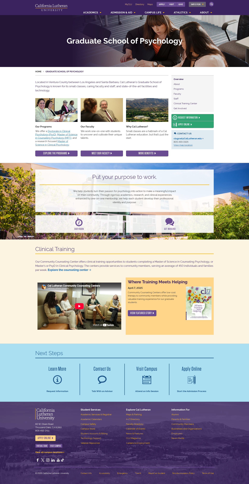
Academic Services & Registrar (96, 414)
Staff (176, 98)
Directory (139, 4)
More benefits (146, 153)
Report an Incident (156, 473)
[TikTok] (62, 460)
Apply (162, 4)
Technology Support (91, 438)
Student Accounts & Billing (94, 433)
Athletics (181, 12)
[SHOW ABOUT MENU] (211, 12)
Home (38, 71)
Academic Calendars (91, 419)
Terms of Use (208, 473)
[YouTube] (58, 460)
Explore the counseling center (68, 270)
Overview (179, 79)
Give (180, 4)
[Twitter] (42, 460)
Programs (179, 89)
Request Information (188, 117)
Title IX (138, 473)
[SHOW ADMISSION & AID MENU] (134, 12)
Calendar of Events (135, 428)
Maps (150, 4)
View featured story (141, 313)
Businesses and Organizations (186, 428)
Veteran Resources (90, 443)
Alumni (175, 414)
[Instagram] (48, 460)
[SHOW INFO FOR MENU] (203, 4)
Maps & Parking (134, 414)
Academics (90, 12)
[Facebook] (37, 460)
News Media (177, 438)
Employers (176, 433)
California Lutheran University (51, 8)
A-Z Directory (133, 419)
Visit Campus (55, 446)
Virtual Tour (42, 446)
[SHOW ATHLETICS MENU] (190, 12)
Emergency (122, 473)
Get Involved (180, 108)
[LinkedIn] (53, 460)
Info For (195, 4)
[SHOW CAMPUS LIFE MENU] (163, 12)
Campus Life (153, 12)
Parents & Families (180, 419)
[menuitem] (197, 4)
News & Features (134, 433)
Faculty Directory (134, 424)
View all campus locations (49, 452)
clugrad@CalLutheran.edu (188, 138)
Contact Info (86, 473)
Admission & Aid (121, 12)
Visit (171, 4)
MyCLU (128, 4)
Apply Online (184, 124)
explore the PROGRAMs (55, 153)
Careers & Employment (138, 443)
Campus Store (88, 428)
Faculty (177, 94)
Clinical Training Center (185, 103)
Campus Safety (88, 424)
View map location (183, 145)
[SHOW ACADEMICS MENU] (100, 12)
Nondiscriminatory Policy (183, 473)
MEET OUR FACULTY (101, 153)
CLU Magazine (133, 438)
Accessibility (104, 473)
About (204, 12)
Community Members (182, 424)
